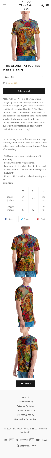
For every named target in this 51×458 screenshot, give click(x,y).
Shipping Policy (25, 414)
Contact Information (25, 419)
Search (25, 397)
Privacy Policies (25, 406)
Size (7, 76)
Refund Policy (25, 401)
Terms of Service (25, 410)
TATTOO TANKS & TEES (25, 5)
